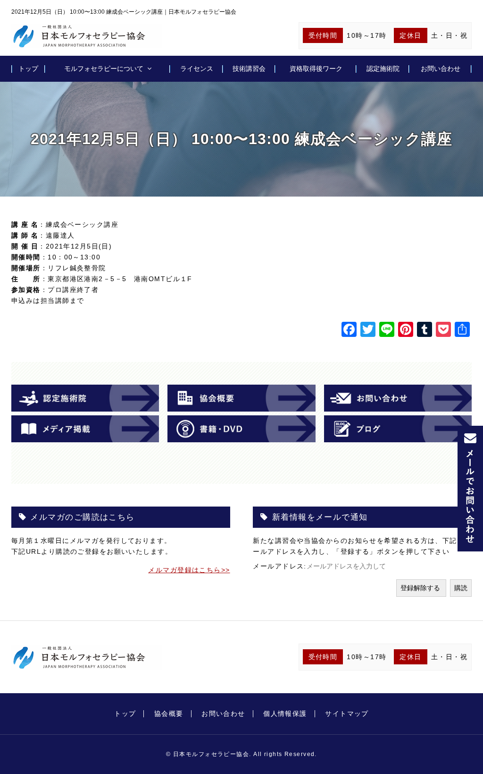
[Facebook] (349, 330)
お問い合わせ (440, 68)
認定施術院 (383, 68)
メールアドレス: (280, 566)
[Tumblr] (424, 330)
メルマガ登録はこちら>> (189, 570)
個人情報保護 (285, 713)
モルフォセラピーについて (103, 68)
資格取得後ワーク (316, 68)
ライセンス (196, 68)
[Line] (386, 330)
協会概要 (168, 713)
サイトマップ (347, 713)
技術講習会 (249, 68)
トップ (28, 68)
